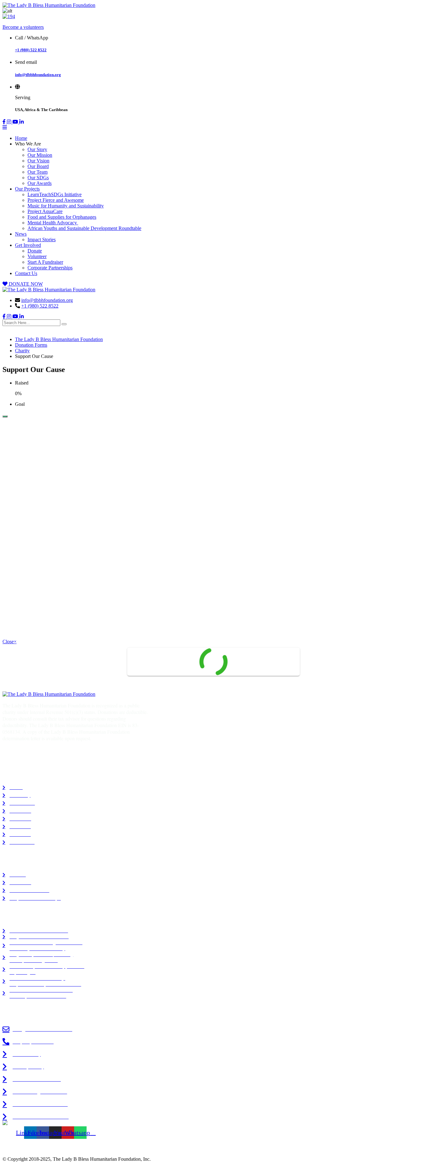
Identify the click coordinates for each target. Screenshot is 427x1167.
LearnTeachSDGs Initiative (55, 194)
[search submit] (64, 324)
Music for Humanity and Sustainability (66, 205)
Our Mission (40, 155)
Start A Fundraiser (45, 262)
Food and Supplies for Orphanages (62, 217)
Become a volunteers (23, 27)
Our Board (38, 166)
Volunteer (37, 256)
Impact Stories (42, 239)
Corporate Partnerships (50, 267)
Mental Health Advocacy (53, 222)
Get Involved (28, 245)
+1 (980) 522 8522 (31, 50)
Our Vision (38, 160)
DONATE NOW (25, 284)
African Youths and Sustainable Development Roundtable (84, 228)
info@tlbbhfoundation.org (38, 74)
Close (10, 641)
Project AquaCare (45, 211)
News (21, 234)
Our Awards (40, 183)
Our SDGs (38, 177)
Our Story (37, 149)
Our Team (38, 172)
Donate (35, 250)
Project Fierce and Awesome (56, 200)
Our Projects (27, 188)
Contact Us (26, 273)
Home (21, 138)
